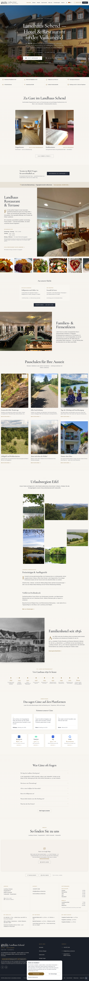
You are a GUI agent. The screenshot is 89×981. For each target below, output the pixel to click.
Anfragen (85, 2)
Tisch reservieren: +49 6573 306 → (61, 184)
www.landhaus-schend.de (39, 893)
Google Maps (32, 875)
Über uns (50, 2)
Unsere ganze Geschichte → (55, 650)
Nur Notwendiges (53, 973)
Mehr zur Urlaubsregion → (28, 609)
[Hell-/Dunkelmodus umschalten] (67, 3)
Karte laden (45, 862)
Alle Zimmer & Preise (44, 156)
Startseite (29, 2)
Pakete (38, 2)
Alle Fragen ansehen (44, 810)
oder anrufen (44, 62)
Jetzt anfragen (33, 58)
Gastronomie (44, 2)
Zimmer (34, 2)
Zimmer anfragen (42, 951)
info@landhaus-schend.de (39, 891)
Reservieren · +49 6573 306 (44, 304)
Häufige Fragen (42, 958)
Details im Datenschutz (33, 977)
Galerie (62, 2)
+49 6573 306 (78, 2)
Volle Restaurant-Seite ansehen (14, 247)
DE (70, 2)
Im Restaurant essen (56, 58)
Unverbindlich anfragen (58, 173)
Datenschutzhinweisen (44, 858)
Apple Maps (45, 875)
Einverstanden (36, 973)
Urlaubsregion (57, 2)
